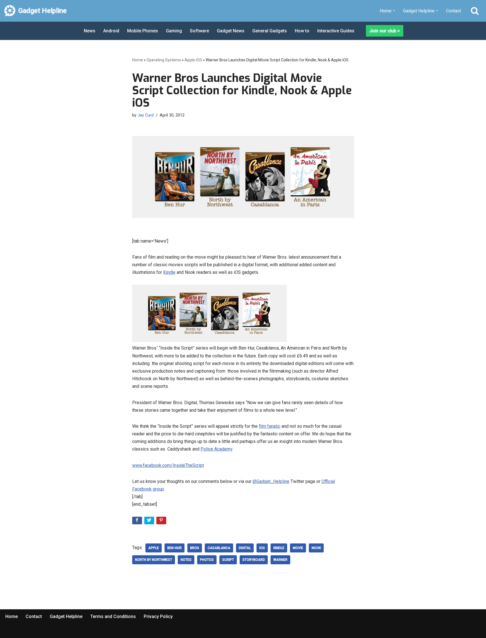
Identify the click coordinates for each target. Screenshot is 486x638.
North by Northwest (153, 560)
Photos (207, 560)
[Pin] (161, 522)
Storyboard (253, 560)
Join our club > (384, 30)
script (228, 560)
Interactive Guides (335, 30)
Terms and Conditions (113, 616)
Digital (245, 548)
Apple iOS (193, 60)
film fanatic (269, 426)
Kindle (169, 272)
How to (302, 30)
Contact (453, 11)
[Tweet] (149, 522)
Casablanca (219, 548)
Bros (194, 548)
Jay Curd (146, 115)
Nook (316, 548)
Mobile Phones (142, 30)
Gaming (174, 30)
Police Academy (216, 449)
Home (137, 60)
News (89, 30)
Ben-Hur (174, 548)
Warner (280, 560)
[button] (394, 11)
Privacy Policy (158, 616)
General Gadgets (269, 30)
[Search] (475, 10)
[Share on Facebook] (137, 522)
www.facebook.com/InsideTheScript (168, 465)
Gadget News (230, 30)
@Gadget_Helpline (271, 481)
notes (186, 560)
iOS (262, 548)
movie (298, 548)
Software (199, 30)
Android (111, 30)
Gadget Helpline (66, 616)
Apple (153, 548)
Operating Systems (164, 60)
